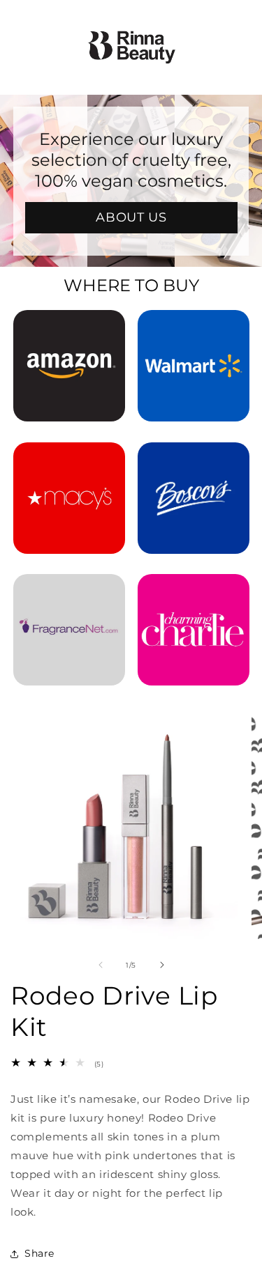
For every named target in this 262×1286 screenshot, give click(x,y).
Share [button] (39, 1253)
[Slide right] (162, 965)
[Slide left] (100, 965)
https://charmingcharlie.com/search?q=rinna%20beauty (193, 593)
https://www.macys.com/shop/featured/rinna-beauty (69, 461)
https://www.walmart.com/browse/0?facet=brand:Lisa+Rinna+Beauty (193, 329)
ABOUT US (131, 217)
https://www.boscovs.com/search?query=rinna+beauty (193, 461)
